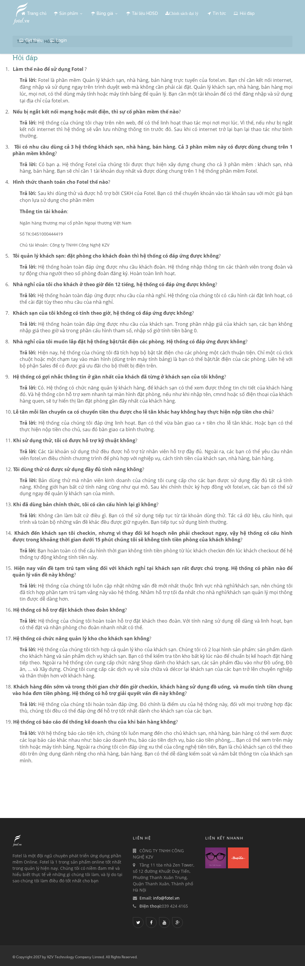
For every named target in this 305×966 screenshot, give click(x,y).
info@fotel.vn (166, 898)
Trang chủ (36, 13)
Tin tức (219, 13)
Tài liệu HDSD (145, 13)
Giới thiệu (33, 40)
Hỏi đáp (247, 13)
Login (61, 40)
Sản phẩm (69, 13)
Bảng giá (105, 13)
